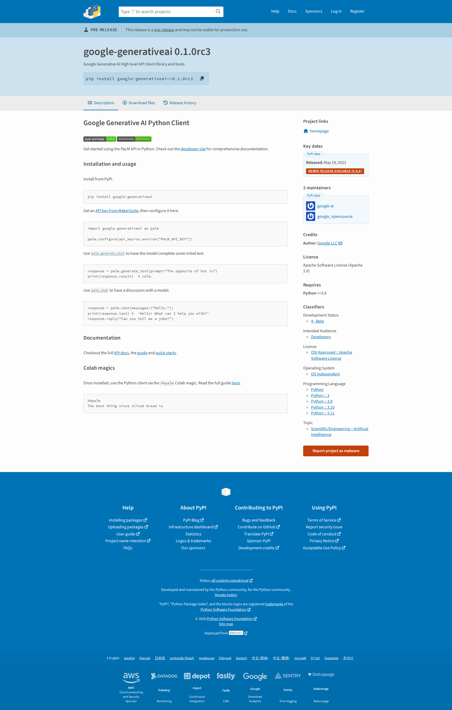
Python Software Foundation (223, 609)
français (144, 658)
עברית (315, 658)
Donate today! (226, 595)
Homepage (319, 131)
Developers (321, 337)
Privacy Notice (322, 541)
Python (317, 389)
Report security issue (324, 527)
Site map (226, 624)
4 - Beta (317, 321)
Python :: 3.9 (321, 401)
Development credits (256, 548)
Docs (292, 11)
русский (300, 658)
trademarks (274, 604)
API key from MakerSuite (116, 211)
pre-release (164, 30)
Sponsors (313, 11)
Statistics (193, 534)
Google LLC (327, 243)
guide (142, 353)
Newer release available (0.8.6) (335, 171)
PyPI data (313, 154)
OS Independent (325, 374)
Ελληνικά (225, 658)
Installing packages (126, 520)
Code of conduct (322, 534)
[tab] (100, 103)
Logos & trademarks (193, 541)
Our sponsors (193, 548)
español (129, 658)
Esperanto (331, 658)
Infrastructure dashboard (191, 527)
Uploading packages (126, 527)
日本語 (160, 658)
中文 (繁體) (281, 658)
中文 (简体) (260, 658)
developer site (193, 149)
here (236, 383)
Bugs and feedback (258, 520)
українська (206, 658)
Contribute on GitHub (256, 527)
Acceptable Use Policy (322, 548)
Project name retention (125, 541)
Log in (336, 11)
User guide (125, 534)
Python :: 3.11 (323, 413)
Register (357, 11)
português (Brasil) (182, 658)
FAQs (127, 548)
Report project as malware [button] (336, 451)
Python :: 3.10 (323, 407)
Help (275, 11)
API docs (121, 353)
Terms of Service (321, 520)
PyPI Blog (191, 520)
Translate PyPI (256, 534)
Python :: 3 (320, 395)
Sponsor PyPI (258, 541)
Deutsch (241, 658)
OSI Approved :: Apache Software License (331, 355)
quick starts (166, 353)
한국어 (348, 658)
